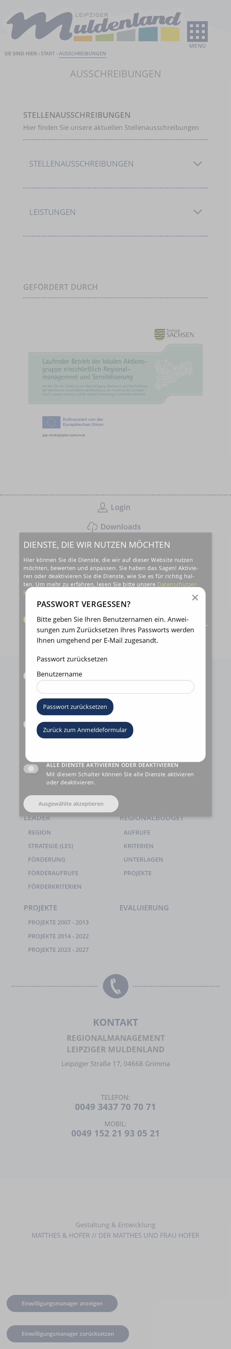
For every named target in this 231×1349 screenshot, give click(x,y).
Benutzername (59, 673)
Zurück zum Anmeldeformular (85, 730)
